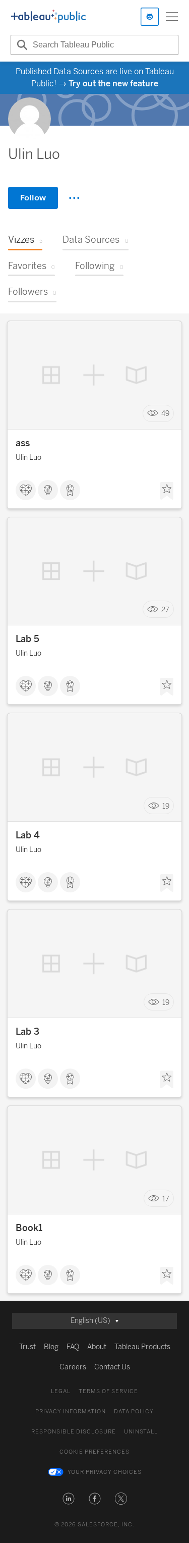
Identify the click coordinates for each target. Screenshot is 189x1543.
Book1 (29, 1228)
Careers (72, 1367)
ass (23, 443)
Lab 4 (28, 835)
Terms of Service (108, 1391)
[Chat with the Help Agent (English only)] (150, 17)
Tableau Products (142, 1347)
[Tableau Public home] (48, 16)
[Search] (21, 45)
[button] (68, 1499)
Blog (51, 1347)
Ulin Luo (28, 457)
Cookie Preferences (94, 1452)
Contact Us (112, 1367)
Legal (61, 1391)
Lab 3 (27, 1031)
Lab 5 (27, 639)
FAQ (73, 1347)
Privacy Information (70, 1411)
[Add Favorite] (166, 491)
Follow (33, 197)
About (96, 1347)
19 (165, 806)
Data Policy (134, 1411)
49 (165, 413)
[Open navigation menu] (172, 16)
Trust (27, 1347)
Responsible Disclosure (73, 1431)
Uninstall (141, 1431)
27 (165, 609)
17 (165, 1198)
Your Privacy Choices (105, 1472)
